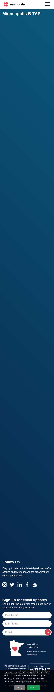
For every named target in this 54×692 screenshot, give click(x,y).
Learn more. (41, 681)
